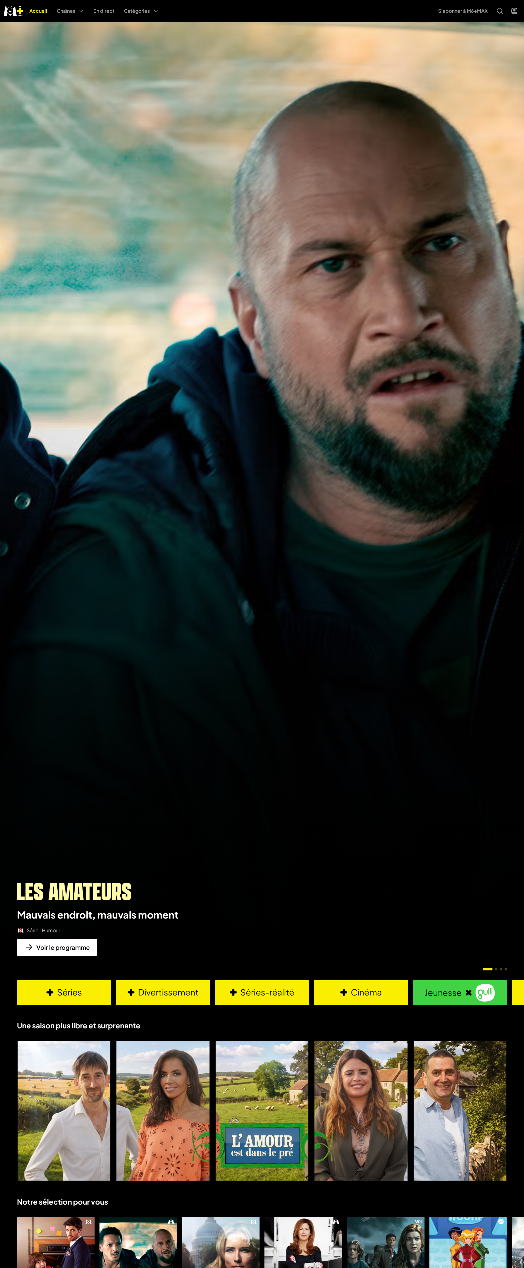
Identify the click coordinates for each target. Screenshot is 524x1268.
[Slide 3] (501, 969)
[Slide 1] (487, 969)
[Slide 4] (506, 969)
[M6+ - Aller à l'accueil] (13, 10)
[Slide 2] (496, 969)
